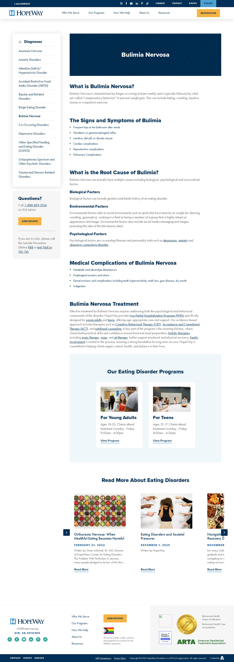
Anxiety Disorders (30, 59)
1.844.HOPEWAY (22, 4)
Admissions (208, 13)
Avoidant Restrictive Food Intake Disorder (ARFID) (34, 83)
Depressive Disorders (32, 133)
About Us (144, 13)
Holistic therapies (179, 333)
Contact (177, 3)
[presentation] (81, 569)
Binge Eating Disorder (32, 107)
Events (193, 3)
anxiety (183, 240)
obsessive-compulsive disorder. (89, 245)
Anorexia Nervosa (30, 51)
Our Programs (96, 13)
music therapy (90, 337)
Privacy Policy (120, 658)
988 (30, 247)
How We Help (122, 13)
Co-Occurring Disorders (34, 125)
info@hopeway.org (27, 628)
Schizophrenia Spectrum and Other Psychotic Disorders (36, 161)
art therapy (121, 337)
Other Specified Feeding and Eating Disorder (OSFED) (34, 146)
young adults (94, 320)
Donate (208, 3)
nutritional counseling (108, 329)
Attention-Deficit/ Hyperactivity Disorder (33, 70)
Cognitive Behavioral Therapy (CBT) (138, 324)
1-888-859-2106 (35, 205)
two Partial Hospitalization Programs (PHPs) (157, 315)
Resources (164, 13)
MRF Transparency (103, 658)
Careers (160, 3)
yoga (104, 337)
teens (111, 320)
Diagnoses (32, 42)
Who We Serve (70, 13)
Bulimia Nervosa (29, 116)
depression (170, 240)
